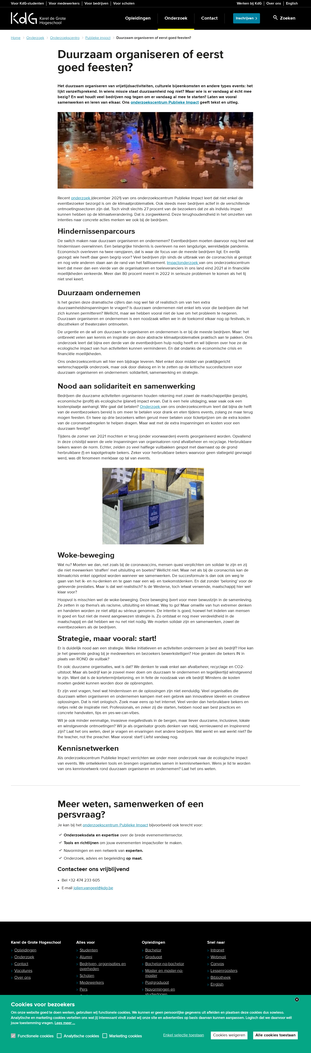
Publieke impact (97, 38)
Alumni (86, 956)
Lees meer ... (65, 1022)
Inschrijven (245, 18)
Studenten (89, 950)
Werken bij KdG (249, 3)
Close (297, 999)
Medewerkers (92, 982)
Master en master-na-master (164, 973)
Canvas (217, 963)
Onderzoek (176, 18)
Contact (209, 18)
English (292, 3)
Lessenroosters (224, 970)
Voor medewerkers (64, 3)
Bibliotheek (221, 977)
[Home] (38, 18)
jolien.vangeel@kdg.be (93, 888)
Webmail (218, 956)
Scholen (87, 975)
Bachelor (153, 950)
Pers (83, 989)
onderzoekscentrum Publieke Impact (165, 102)
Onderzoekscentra (64, 38)
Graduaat (153, 956)
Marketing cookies (125, 1036)
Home (15, 38)
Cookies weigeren (229, 1035)
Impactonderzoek (183, 262)
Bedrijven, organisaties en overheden (103, 966)
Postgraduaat (157, 982)
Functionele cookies (36, 1036)
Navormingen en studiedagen (160, 992)
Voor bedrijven (96, 3)
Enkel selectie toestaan (183, 1035)
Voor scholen (124, 3)
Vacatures (23, 970)
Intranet (217, 950)
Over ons (273, 3)
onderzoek (81, 198)
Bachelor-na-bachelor (164, 963)
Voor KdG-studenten (27, 3)
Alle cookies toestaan (275, 1035)
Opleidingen (138, 18)
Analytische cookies (81, 1036)
